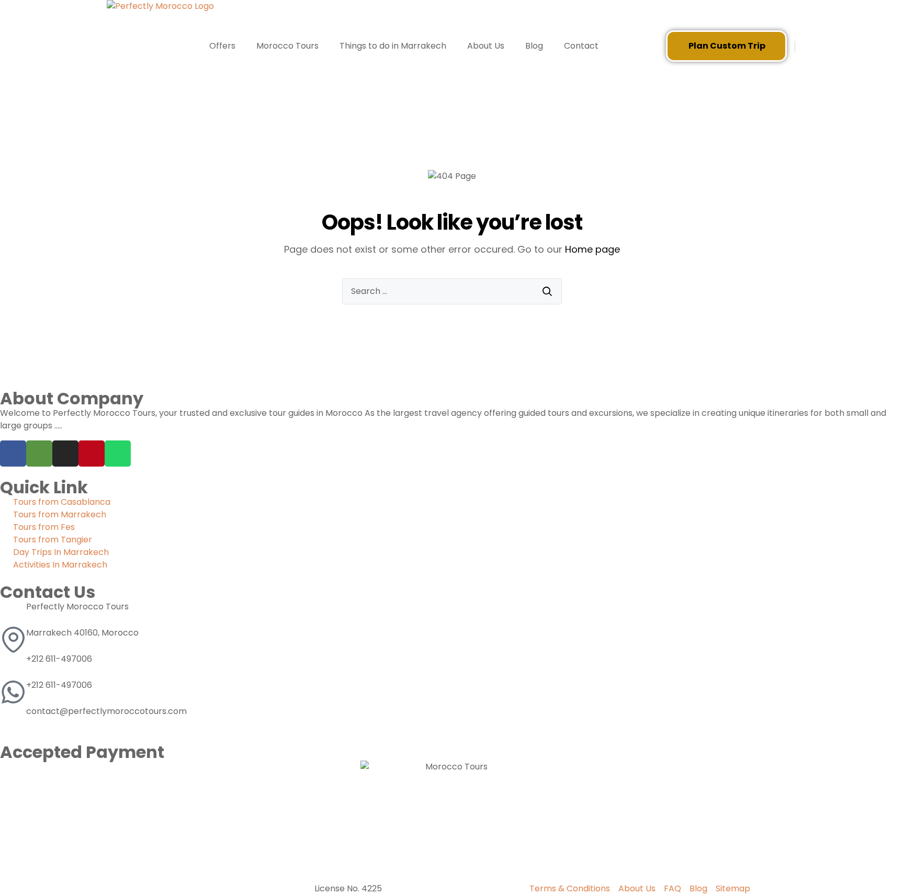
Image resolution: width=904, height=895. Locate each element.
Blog (534, 46)
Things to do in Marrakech (393, 46)
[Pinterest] (91, 453)
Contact (581, 46)
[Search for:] (452, 291)
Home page (592, 249)
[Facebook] (13, 453)
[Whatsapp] (118, 453)
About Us (485, 46)
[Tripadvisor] (39, 453)
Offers (222, 46)
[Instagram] (65, 453)
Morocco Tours (287, 46)
